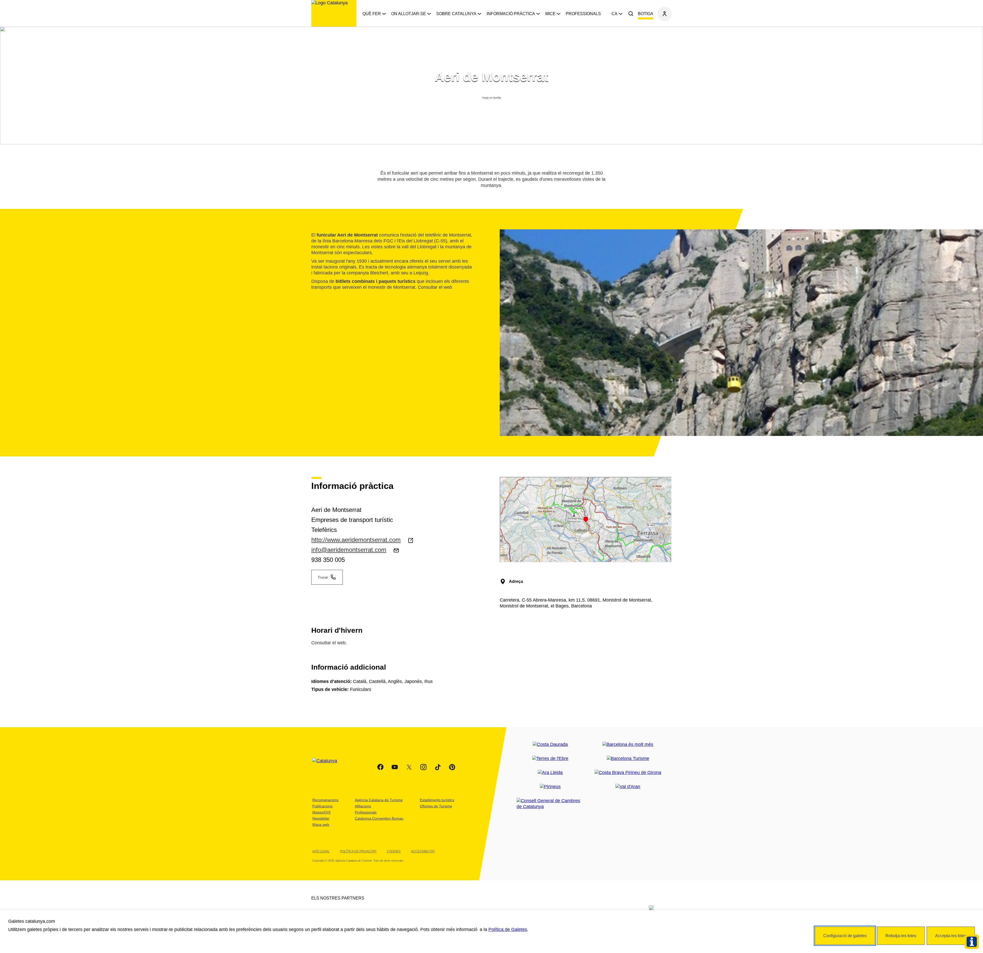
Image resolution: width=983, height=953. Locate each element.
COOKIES (394, 851)
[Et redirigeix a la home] (333, 13)
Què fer (371, 14)
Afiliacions (363, 806)
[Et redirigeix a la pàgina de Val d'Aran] (627, 787)
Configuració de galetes (845, 936)
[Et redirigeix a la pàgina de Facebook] (380, 767)
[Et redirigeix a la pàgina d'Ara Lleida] (550, 773)
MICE (550, 14)
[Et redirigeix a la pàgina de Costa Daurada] (550, 744)
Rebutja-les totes (900, 936)
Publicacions (322, 806)
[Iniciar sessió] (664, 14)
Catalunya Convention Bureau (379, 818)
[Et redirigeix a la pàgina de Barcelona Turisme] (628, 759)
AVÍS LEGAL (321, 851)
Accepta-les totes (950, 936)
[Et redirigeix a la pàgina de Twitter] (409, 767)
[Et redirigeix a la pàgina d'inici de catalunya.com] (328, 767)
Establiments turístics (437, 800)
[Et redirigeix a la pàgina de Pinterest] (452, 767)
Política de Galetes (507, 929)
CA (614, 14)
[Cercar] (631, 14)
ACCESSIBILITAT (423, 851)
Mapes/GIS (321, 812)
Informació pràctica (511, 14)
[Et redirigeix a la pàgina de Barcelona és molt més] (627, 744)
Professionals (583, 14)
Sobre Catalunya (456, 14)
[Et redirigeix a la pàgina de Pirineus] (550, 787)
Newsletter (320, 818)
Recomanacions (325, 800)
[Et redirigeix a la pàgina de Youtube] (395, 767)
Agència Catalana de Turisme (379, 800)
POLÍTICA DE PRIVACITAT (358, 851)
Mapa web (320, 824)
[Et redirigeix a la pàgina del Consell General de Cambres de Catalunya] (550, 804)
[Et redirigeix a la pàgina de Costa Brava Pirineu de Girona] (628, 773)
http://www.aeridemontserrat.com (356, 539)
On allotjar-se (408, 14)
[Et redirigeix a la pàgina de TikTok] (438, 767)
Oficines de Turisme (436, 806)
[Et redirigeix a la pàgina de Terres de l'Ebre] (550, 759)
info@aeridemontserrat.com (348, 549)
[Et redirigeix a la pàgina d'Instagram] (423, 767)
